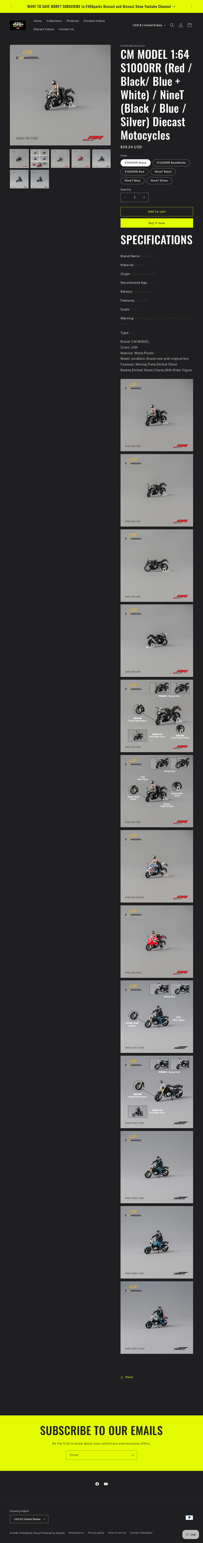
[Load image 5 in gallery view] (101, 158)
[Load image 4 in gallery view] (81, 158)
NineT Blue (132, 180)
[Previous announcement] (11, 6)
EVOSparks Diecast (31, 1533)
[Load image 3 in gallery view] (60, 158)
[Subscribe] (132, 1455)
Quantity (126, 189)
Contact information (141, 1533)
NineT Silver (159, 180)
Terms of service (117, 1533)
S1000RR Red (134, 171)
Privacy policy (96, 1533)
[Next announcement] (191, 6)
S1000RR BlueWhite (171, 162)
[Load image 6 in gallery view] (19, 179)
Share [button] (129, 1377)
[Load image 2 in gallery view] (40, 158)
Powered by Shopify (53, 1533)
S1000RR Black (136, 162)
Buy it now (157, 223)
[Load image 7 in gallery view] (40, 179)
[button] (172, 25)
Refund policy (76, 1533)
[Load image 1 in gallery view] (19, 158)
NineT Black (163, 171)
